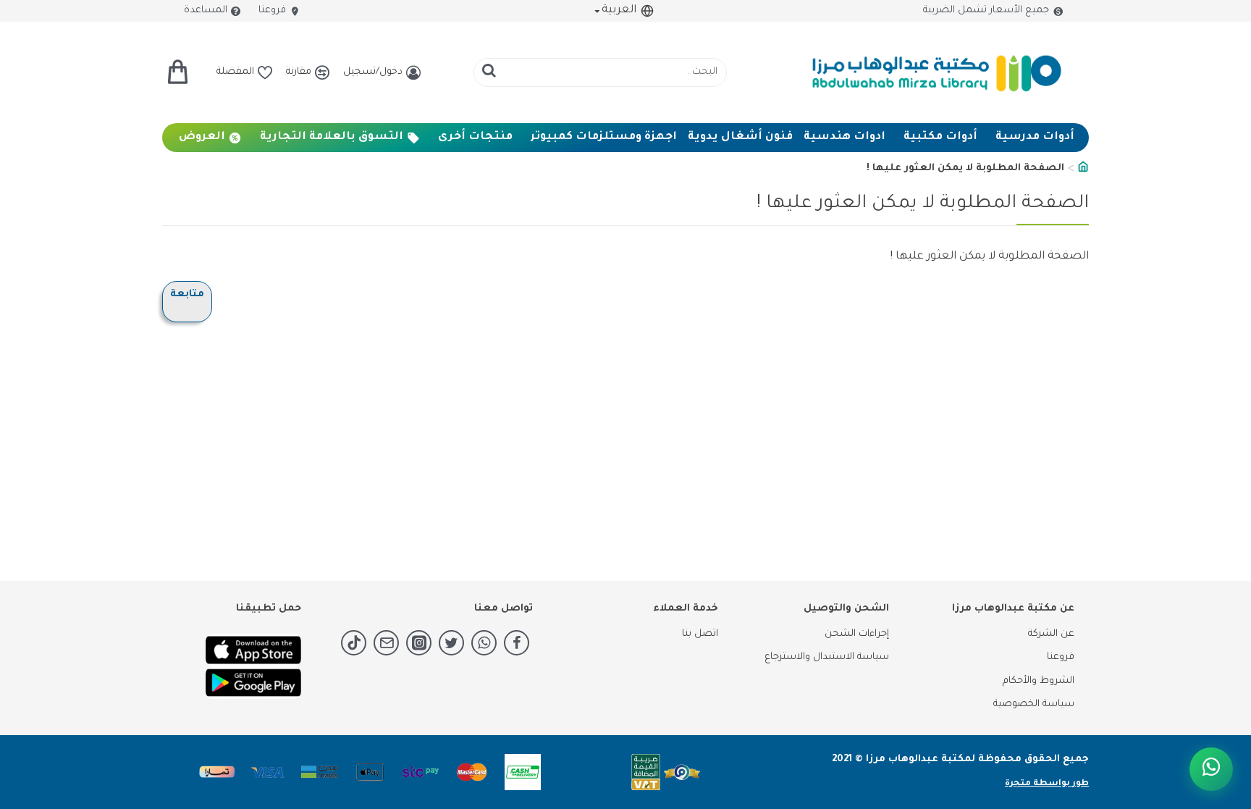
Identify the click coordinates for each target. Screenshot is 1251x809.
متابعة (187, 294)
